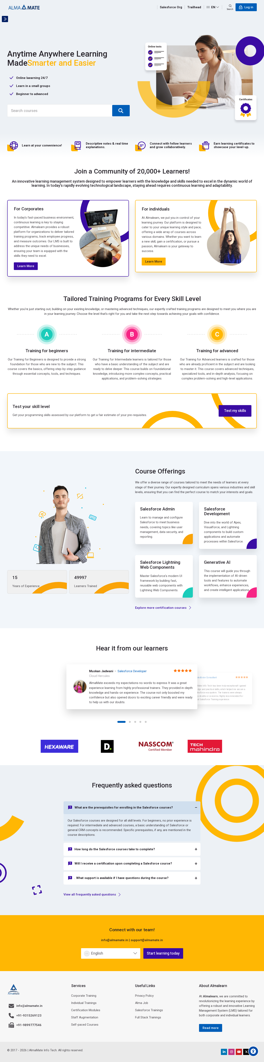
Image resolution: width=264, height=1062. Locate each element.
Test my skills (235, 411)
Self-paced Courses (84, 1024)
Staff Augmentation (84, 1017)
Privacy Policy (144, 996)
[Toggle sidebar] (5, 19)
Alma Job (141, 1003)
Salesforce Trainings (149, 1010)
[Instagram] (231, 1052)
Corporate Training (83, 996)
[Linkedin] (224, 1052)
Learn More (25, 266)
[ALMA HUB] (24, 7)
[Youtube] (239, 1052)
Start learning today (163, 953)
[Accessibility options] (253, 1051)
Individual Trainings (84, 1003)
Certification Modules (85, 1010)
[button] (121, 722)
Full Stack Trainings (148, 1017)
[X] (246, 1052)
